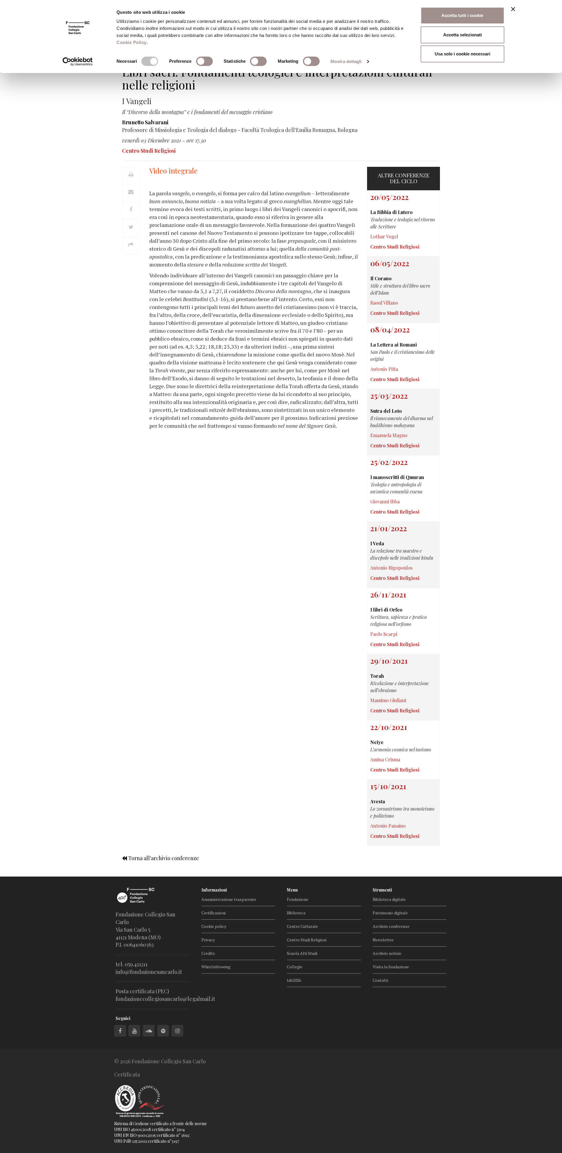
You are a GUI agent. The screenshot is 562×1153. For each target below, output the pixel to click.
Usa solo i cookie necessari (462, 53)
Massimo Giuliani (388, 700)
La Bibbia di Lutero (391, 212)
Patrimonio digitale (390, 913)
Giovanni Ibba (385, 501)
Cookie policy (213, 926)
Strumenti (382, 890)
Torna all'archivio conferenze (163, 858)
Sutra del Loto (386, 411)
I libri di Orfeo (386, 610)
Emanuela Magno (388, 435)
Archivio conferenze (391, 926)
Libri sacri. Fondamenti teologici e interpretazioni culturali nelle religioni (277, 78)
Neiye (376, 742)
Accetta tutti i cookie (462, 15)
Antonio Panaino (388, 826)
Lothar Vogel (384, 236)
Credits (208, 953)
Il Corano (381, 278)
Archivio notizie (387, 953)
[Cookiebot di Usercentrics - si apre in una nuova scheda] (77, 61)
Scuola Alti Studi (302, 953)
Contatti (380, 980)
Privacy (208, 940)
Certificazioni (213, 913)
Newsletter (383, 940)
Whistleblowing (215, 966)
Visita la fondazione (391, 966)
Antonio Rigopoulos (391, 568)
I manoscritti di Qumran (397, 477)
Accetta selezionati (462, 34)
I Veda (377, 543)
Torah (377, 676)
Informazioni (214, 890)
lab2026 (294, 980)
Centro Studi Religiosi (306, 940)
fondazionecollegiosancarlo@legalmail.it (165, 998)
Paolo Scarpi (383, 634)
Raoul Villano (384, 303)
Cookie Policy (131, 42)
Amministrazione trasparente (228, 899)
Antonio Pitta (384, 369)
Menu (292, 890)
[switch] (204, 61)
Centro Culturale (302, 926)
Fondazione (297, 899)
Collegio (294, 966)
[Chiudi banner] (513, 9)
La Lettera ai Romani (393, 345)
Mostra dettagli (346, 61)
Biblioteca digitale (389, 899)
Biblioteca (296, 913)
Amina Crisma (385, 759)
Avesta (377, 801)
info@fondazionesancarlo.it (149, 971)
